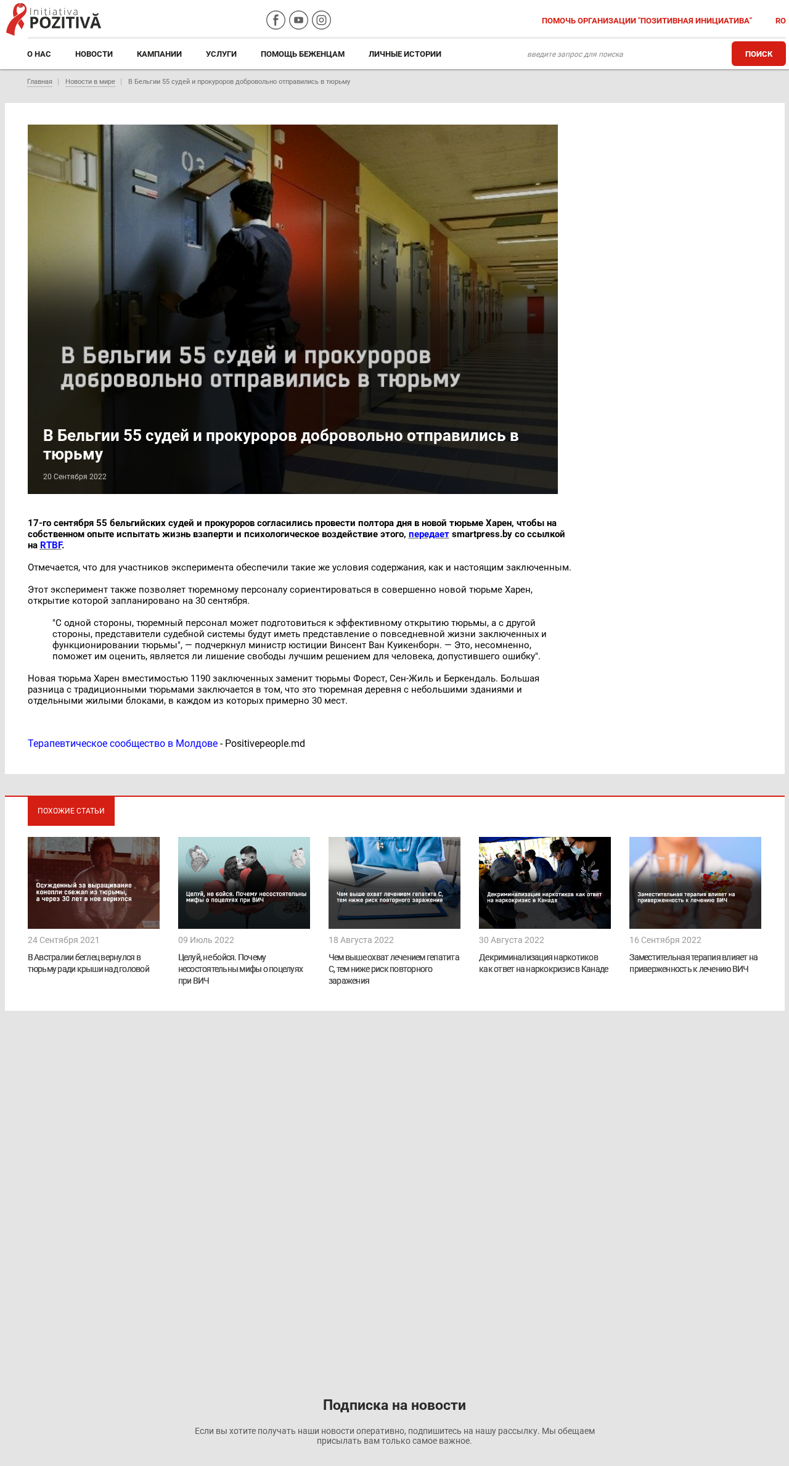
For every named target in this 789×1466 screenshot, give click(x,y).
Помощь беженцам (303, 54)
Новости (94, 54)
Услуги (221, 54)
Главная (39, 82)
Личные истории (405, 54)
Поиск (758, 54)
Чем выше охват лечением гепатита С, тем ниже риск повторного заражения (394, 969)
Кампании (159, 54)
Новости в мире (90, 82)
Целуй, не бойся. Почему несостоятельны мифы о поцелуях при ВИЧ (240, 969)
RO (780, 20)
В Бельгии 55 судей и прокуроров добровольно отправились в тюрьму (239, 82)
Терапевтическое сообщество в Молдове (123, 743)
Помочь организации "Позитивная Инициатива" (648, 20)
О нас (39, 54)
